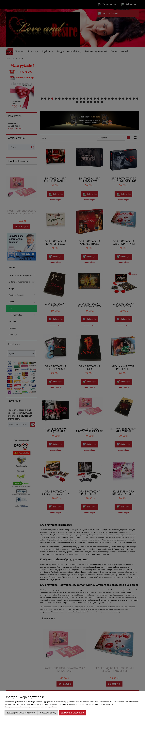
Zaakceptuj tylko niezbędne (21, 712)
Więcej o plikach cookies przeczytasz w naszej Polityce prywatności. (31, 707)
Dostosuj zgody (48, 712)
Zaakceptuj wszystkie (72, 712)
